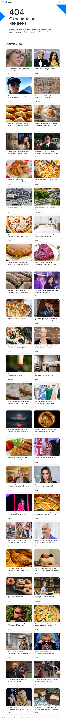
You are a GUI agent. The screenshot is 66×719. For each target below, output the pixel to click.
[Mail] (6, 2)
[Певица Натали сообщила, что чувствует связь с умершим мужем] (47, 451)
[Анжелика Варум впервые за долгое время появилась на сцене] (19, 507)
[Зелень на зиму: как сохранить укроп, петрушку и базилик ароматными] (47, 201)
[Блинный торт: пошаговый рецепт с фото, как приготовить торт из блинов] (47, 701)
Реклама (16, 717)
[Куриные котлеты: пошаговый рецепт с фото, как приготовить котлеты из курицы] (19, 451)
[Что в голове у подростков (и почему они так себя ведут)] (19, 535)
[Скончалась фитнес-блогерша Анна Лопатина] (19, 90)
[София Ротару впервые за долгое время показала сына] (47, 285)
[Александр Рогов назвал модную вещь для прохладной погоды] (47, 535)
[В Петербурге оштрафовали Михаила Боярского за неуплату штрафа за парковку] (47, 146)
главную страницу (28, 32)
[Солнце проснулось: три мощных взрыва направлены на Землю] (47, 423)
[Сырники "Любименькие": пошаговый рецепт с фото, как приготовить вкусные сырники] (19, 173)
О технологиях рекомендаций (34, 717)
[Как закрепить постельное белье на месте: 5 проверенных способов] (47, 229)
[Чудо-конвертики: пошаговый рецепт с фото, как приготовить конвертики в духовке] (19, 118)
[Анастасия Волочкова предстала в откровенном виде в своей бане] (19, 479)
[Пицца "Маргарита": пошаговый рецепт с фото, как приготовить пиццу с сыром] (47, 173)
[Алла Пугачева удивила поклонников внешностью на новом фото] (47, 646)
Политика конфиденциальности (51, 717)
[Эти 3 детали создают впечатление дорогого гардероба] (19, 646)
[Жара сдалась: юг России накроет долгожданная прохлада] (47, 674)
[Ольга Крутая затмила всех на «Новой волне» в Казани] (47, 62)
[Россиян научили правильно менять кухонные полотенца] (47, 368)
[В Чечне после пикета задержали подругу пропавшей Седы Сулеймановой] (19, 62)
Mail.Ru (3, 717)
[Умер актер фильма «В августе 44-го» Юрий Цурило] (19, 674)
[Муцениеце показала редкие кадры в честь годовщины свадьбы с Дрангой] (47, 479)
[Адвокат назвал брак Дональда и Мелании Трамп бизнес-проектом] (47, 312)
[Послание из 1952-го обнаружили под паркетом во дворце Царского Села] (47, 90)
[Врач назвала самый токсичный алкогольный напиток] (19, 368)
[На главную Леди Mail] (9, 2)
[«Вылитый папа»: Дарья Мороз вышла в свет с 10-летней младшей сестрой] (47, 340)
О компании (10, 717)
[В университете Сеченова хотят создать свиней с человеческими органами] (19, 285)
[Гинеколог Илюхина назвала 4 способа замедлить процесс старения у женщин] (47, 590)
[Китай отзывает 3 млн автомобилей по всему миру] (19, 201)
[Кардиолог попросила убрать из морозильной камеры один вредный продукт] (19, 146)
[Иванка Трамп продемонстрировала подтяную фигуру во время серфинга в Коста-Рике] (19, 701)
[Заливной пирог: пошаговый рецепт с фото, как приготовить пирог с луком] (19, 257)
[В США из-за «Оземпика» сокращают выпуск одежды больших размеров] (47, 396)
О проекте (23, 717)
